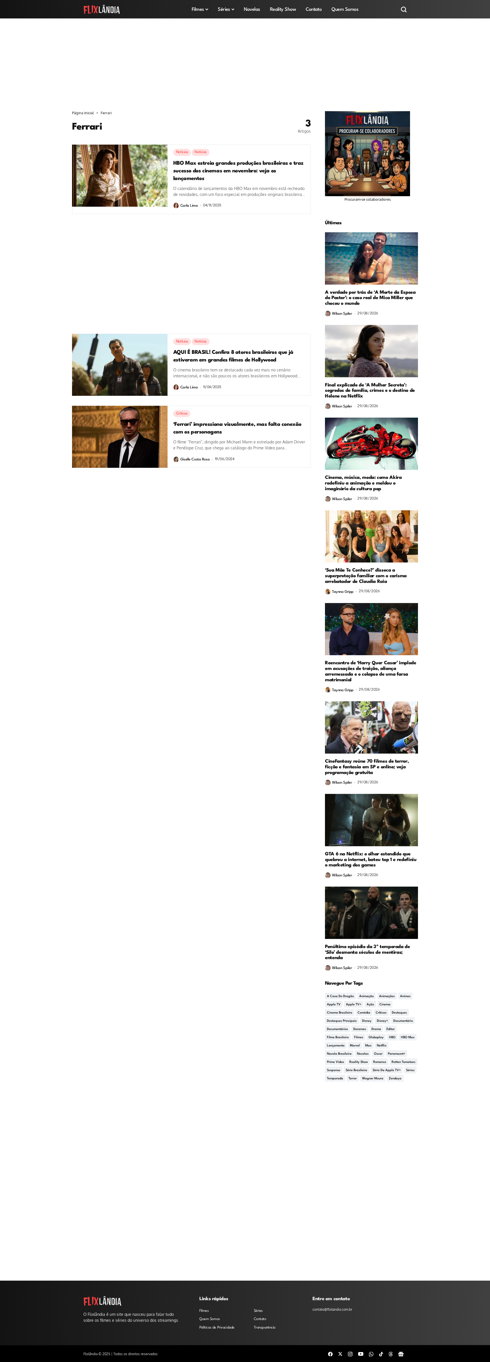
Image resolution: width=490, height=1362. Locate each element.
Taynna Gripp (343, 592)
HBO (392, 1037)
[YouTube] (360, 1354)
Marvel (355, 1045)
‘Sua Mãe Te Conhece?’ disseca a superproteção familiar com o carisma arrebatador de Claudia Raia (366, 576)
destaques (399, 1012)
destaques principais (342, 1021)
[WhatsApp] (371, 1353)
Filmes (358, 1037)
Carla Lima (189, 206)
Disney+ (382, 1021)
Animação (366, 996)
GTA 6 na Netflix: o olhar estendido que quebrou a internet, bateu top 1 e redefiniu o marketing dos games (371, 860)
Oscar (378, 1054)
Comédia (364, 1012)
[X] (340, 1354)
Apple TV (334, 1004)
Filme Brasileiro (338, 1037)
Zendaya (395, 1078)
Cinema (384, 1004)
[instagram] (350, 1353)
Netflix (381, 1045)
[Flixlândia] (101, 9)
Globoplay (376, 1037)
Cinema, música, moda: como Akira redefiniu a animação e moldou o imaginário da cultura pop (363, 483)
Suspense (333, 1070)
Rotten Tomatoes (403, 1062)
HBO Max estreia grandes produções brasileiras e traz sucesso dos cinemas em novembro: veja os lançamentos (238, 171)
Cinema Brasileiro (339, 1012)
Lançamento (336, 1045)
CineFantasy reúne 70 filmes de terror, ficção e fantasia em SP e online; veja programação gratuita (367, 767)
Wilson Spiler (342, 314)
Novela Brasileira (339, 1054)
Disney (366, 1021)
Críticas (381, 1012)
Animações (387, 996)
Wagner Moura (372, 1078)
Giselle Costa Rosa (195, 459)
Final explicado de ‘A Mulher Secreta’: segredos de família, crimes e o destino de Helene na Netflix (370, 391)
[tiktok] (381, 1353)
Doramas (359, 1029)
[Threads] (391, 1353)
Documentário (403, 1021)
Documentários (337, 1029)
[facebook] (330, 1353)
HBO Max (408, 1037)
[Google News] (401, 1353)
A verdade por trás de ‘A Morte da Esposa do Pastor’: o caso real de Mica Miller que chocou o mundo (370, 298)
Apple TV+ (353, 1004)
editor (390, 1029)
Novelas (363, 1054)
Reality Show (358, 1062)
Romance (379, 1062)
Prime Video (335, 1062)
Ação (370, 1004)
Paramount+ (396, 1054)
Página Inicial (83, 113)
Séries (410, 1070)
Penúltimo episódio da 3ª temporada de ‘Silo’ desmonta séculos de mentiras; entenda (367, 952)
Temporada (335, 1078)
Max (368, 1045)
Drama (376, 1029)
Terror (353, 1078)
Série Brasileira (356, 1070)
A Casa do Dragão (340, 996)
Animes (405, 996)
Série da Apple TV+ (387, 1070)
